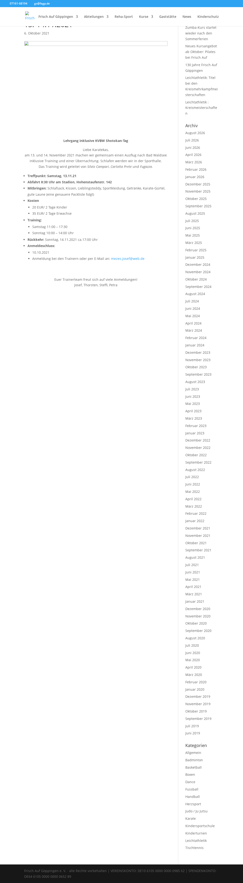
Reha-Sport (124, 17)
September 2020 (198, 630)
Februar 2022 (195, 513)
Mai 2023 (192, 403)
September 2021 (198, 550)
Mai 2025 (192, 235)
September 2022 (198, 462)
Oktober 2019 (196, 711)
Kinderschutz (208, 17)
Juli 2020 (192, 645)
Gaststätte (167, 17)
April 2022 (193, 499)
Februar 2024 (195, 337)
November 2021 (197, 535)
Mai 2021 (192, 579)
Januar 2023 (194, 433)
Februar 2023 (195, 425)
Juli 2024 (192, 301)
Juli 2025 (192, 220)
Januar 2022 (194, 521)
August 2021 (195, 557)
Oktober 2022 (196, 455)
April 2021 (193, 586)
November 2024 (197, 272)
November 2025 (197, 191)
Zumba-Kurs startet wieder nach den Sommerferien (200, 33)
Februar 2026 (195, 169)
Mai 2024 (192, 316)
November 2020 (197, 616)
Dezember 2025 (197, 184)
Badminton (194, 760)
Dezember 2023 (197, 352)
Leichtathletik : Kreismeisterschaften (201, 108)
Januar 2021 (194, 601)
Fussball (191, 789)
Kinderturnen (196, 833)
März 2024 (193, 330)
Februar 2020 (195, 682)
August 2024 (195, 293)
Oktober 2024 (196, 279)
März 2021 (193, 594)
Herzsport (193, 804)
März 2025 (193, 242)
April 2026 (193, 154)
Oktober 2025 (196, 198)
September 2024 (198, 286)
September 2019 (198, 718)
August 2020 (195, 638)
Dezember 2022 (197, 440)
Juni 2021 (192, 572)
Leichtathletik (196, 840)
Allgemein (193, 752)
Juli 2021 (192, 565)
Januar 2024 (194, 345)
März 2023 (193, 418)
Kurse (143, 17)
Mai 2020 (192, 660)
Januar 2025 (194, 257)
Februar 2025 (195, 250)
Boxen (190, 774)
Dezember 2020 (197, 608)
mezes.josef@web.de (128, 258)
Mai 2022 (192, 491)
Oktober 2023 (196, 367)
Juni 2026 (192, 147)
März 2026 (193, 162)
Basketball (193, 767)
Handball (192, 796)
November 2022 (197, 447)
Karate (190, 818)
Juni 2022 (192, 484)
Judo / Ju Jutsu (196, 811)
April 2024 (193, 323)
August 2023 (195, 381)
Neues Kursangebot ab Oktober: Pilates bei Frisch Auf (201, 52)
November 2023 (197, 360)
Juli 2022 (192, 477)
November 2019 (197, 704)
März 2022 (193, 506)
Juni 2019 (192, 733)
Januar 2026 (194, 177)
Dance (190, 782)
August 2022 (195, 469)
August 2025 (195, 213)
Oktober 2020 (196, 623)
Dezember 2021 (197, 528)
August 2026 (195, 133)
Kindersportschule (200, 826)
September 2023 (198, 374)
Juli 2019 (192, 726)
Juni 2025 (192, 228)
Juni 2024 (192, 308)
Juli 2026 (192, 140)
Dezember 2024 (197, 264)
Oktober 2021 (196, 543)
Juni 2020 (192, 652)
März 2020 (193, 674)
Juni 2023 (192, 396)
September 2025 (198, 206)
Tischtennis (194, 847)
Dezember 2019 (197, 696)
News (186, 17)
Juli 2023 (192, 389)
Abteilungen (94, 17)
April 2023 (193, 411)
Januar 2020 (194, 689)
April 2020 (193, 667)
